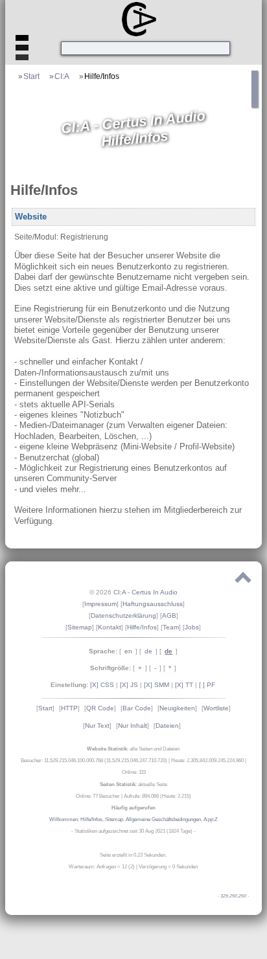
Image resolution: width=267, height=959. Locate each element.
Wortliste (216, 708)
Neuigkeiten (177, 708)
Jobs (192, 627)
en (128, 651)
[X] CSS (102, 684)
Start (31, 76)
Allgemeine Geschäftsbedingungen (163, 819)
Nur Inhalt (132, 725)
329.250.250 (233, 896)
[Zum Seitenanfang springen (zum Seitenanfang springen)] (243, 580)
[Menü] (22, 51)
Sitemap (79, 627)
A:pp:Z (210, 819)
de (148, 651)
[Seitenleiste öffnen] (255, 102)
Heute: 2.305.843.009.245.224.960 (207, 760)
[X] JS (129, 684)
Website (31, 216)
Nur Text (97, 725)
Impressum (100, 603)
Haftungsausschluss (152, 603)
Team (171, 627)
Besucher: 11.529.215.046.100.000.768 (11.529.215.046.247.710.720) (94, 760)
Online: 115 (134, 772)
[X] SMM (156, 684)
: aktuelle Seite (133, 784)
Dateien (167, 725)
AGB (169, 615)
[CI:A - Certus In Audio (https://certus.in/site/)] (135, 18)
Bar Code (136, 708)
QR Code (100, 708)
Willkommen (63, 819)
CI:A (61, 76)
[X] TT (184, 684)
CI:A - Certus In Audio (145, 592)
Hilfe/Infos (101, 76)
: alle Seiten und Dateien (133, 749)
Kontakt (109, 627)
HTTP (69, 708)
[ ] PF (207, 684)
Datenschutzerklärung (123, 615)
